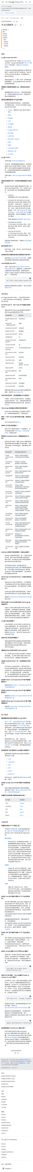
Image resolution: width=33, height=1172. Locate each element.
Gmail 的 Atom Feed (22, 266)
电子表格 (11, 133)
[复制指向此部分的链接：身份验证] (10, 294)
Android (3, 1114)
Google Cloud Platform (7, 1152)
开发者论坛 (24, 777)
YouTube (10, 154)
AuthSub (7, 268)
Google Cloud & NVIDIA (7, 1086)
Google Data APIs (14, 18)
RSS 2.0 (7, 65)
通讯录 (10, 127)
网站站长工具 (12, 151)
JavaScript (11, 762)
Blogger (10, 118)
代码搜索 (11, 124)
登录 (30, 2)
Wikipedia (12, 632)
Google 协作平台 (13, 130)
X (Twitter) (4, 1104)
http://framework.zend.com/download (16, 1007)
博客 (2, 1094)
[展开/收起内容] (8, 30)
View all (3, 1133)
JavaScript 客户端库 (25, 210)
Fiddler (7, 865)
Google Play (4, 1130)
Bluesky (3, 1096)
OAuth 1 (14, 268)
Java (6, 721)
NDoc (21, 809)
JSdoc (21, 806)
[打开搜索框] (26, 2)
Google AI (3, 1154)
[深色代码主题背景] (30, 278)
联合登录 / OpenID (13, 139)
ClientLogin (18, 431)
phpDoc (22, 812)
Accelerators (4, 1084)
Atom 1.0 (27, 63)
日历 (9, 121)
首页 (2, 18)
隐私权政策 (8, 1164)
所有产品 (3, 1157)
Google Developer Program (8, 1076)
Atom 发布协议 (24, 65)
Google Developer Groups (8, 1078)
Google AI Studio (5, 1122)
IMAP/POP (8, 287)
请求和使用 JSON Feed (23, 219)
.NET (10, 721)
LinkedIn (3, 1102)
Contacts (18, 212)
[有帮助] (14, 21)
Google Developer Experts (8, 1081)
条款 (2, 1164)
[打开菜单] (2, 2)
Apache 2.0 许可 (24, 1061)
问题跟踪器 (16, 92)
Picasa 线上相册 (13, 148)
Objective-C (22, 721)
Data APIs (19, 2)
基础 (9, 115)
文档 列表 (11, 136)
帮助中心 (17, 422)
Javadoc (22, 803)
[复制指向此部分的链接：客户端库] (10, 715)
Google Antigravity (6, 1125)
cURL (6, 884)
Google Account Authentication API (19, 597)
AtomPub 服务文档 (13, 1037)
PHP (9, 768)
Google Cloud (4, 1128)
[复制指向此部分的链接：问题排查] (10, 822)
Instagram (4, 1099)
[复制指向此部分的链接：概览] (6, 54)
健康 (9, 145)
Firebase (3, 1120)
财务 (9, 142)
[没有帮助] (17, 21)
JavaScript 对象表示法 (18, 161)
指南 (22, 18)
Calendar (25, 212)
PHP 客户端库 (25, 725)
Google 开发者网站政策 (19, 1063)
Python (15, 721)
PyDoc (21, 815)
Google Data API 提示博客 (18, 258)
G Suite (10, 110)
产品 (7, 18)
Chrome (3, 1117)
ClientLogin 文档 (18, 392)
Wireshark (8, 838)
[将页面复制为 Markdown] (20, 25)
